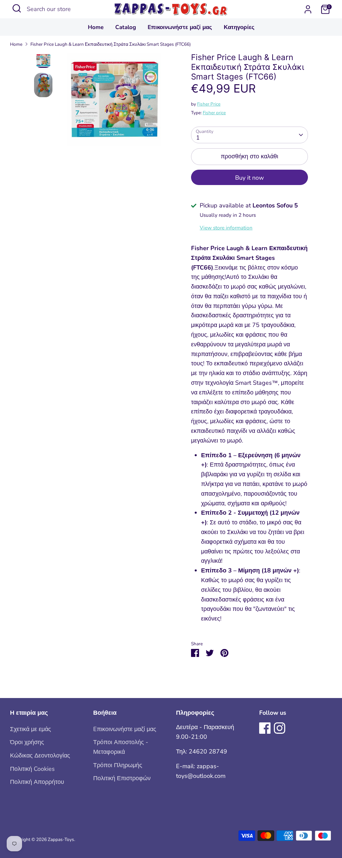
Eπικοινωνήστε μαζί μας (180, 27)
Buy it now (249, 178)
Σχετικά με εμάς (30, 729)
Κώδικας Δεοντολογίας (40, 755)
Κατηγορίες (239, 27)
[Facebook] (265, 728)
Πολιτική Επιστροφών (122, 778)
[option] (114, 102)
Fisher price (214, 113)
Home (96, 27)
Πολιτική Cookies (32, 769)
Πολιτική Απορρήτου (37, 782)
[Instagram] (279, 728)
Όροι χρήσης (27, 742)
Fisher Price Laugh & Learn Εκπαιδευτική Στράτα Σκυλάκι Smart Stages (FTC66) (110, 44)
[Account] (308, 9)
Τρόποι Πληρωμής (117, 765)
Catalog (125, 27)
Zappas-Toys (61, 839)
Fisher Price (208, 104)
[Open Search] (16, 8)
